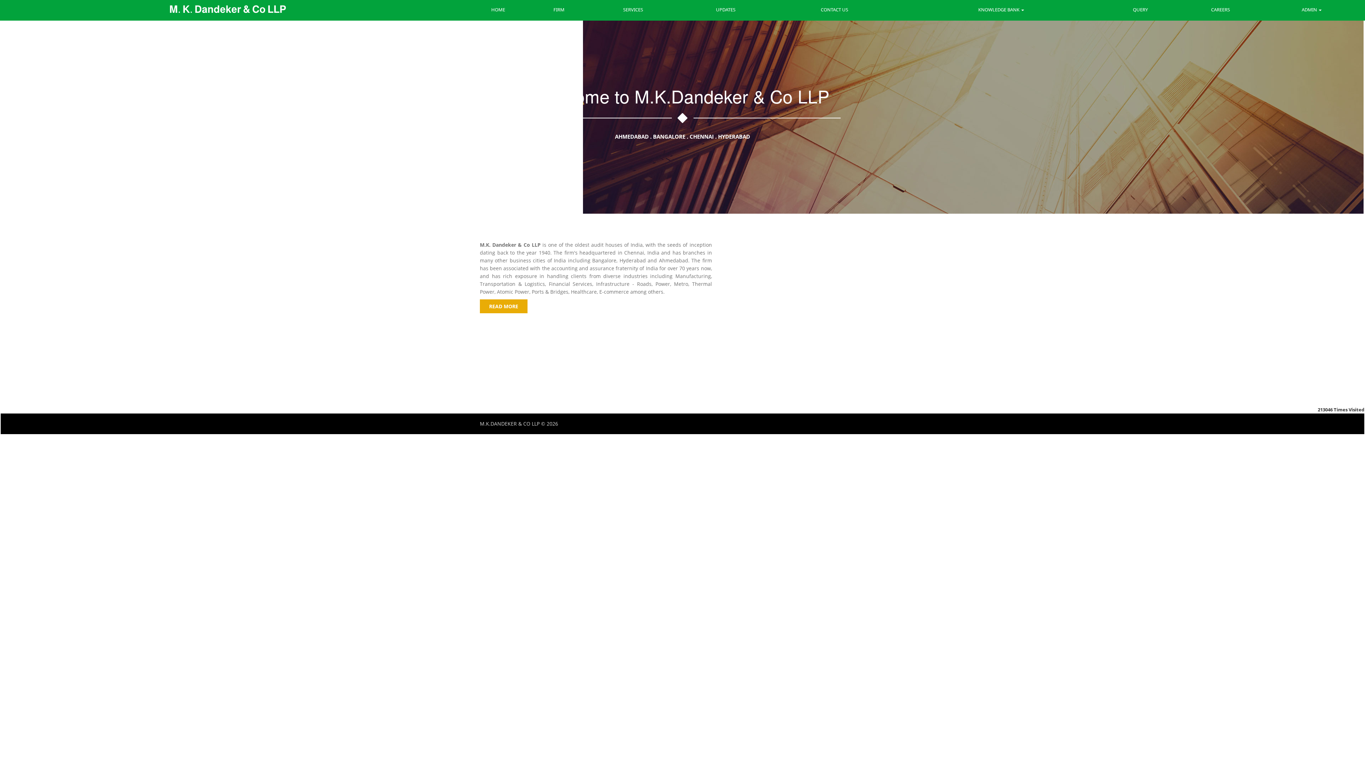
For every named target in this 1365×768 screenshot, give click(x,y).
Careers (1220, 9)
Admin (1310, 9)
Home (498, 9)
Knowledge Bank (999, 9)
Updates (725, 9)
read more (503, 306)
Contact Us (834, 9)
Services (633, 9)
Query (1140, 9)
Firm (558, 9)
